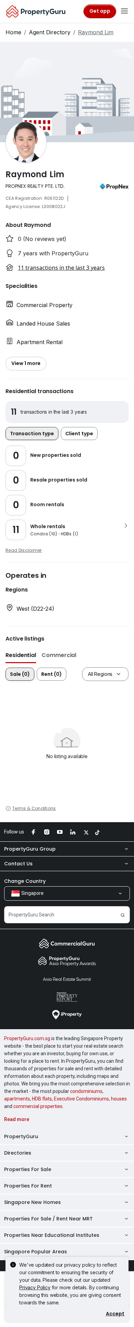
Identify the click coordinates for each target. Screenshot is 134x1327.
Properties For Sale (27, 1169)
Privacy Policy (35, 1287)
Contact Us (18, 863)
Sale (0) (20, 674)
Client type (79, 433)
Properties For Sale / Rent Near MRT (48, 1218)
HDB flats (42, 1098)
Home (13, 32)
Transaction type (32, 433)
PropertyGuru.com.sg (27, 1038)
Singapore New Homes (32, 1202)
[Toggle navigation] (124, 11)
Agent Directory (49, 32)
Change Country (25, 881)
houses (119, 1098)
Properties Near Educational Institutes (51, 1235)
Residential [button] (20, 655)
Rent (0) (51, 674)
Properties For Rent (28, 1185)
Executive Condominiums (81, 1098)
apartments (17, 1098)
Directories (17, 1152)
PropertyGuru (21, 1136)
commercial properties (38, 1106)
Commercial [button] (59, 655)
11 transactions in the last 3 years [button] (61, 267)
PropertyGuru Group (30, 848)
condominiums (86, 1091)
